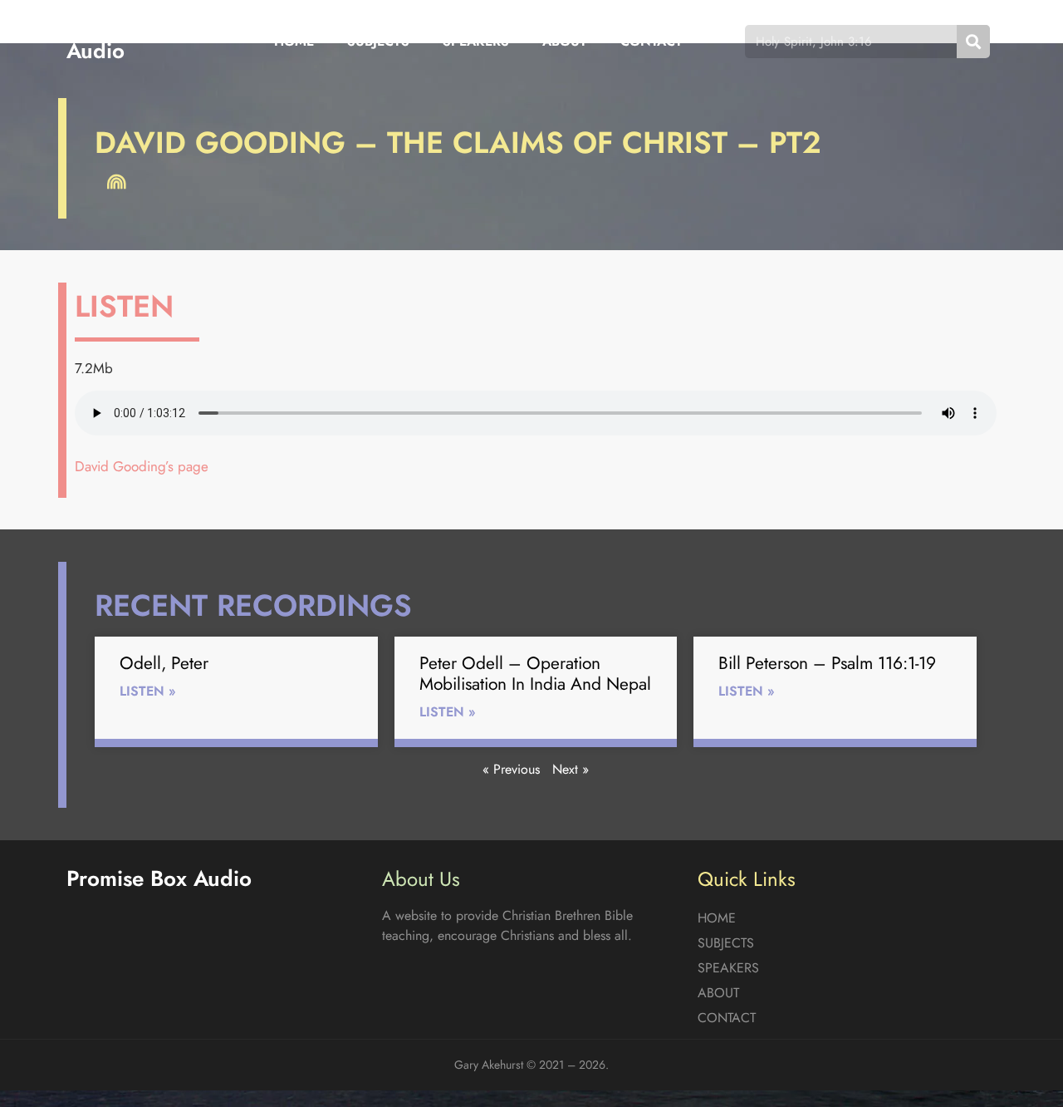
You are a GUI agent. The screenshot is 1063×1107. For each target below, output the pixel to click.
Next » (570, 769)
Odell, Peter (164, 663)
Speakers (476, 41)
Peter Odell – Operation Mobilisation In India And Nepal (535, 673)
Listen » (148, 691)
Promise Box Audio (126, 41)
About (564, 41)
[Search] (973, 41)
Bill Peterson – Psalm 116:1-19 (827, 663)
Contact (651, 41)
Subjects (378, 41)
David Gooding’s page (141, 466)
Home (294, 41)
